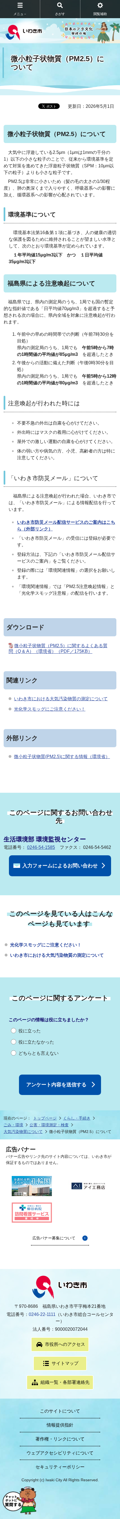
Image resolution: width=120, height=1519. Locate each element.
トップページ (45, 1118)
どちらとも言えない (38, 1053)
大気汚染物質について (23, 1131)
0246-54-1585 (41, 847)
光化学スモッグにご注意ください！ (49, 709)
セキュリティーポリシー (60, 1467)
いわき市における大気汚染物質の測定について (61, 698)
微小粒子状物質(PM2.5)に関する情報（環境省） (62, 756)
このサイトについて (60, 1411)
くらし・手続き (76, 1118)
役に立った (29, 1030)
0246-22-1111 (42, 1314)
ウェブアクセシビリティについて (60, 1453)
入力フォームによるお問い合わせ (60, 865)
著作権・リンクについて (60, 1439)
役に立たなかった (36, 1042)
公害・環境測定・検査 (49, 1125)
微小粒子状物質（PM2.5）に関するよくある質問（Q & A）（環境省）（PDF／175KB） (58, 648)
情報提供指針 (60, 1425)
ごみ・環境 (13, 1125)
